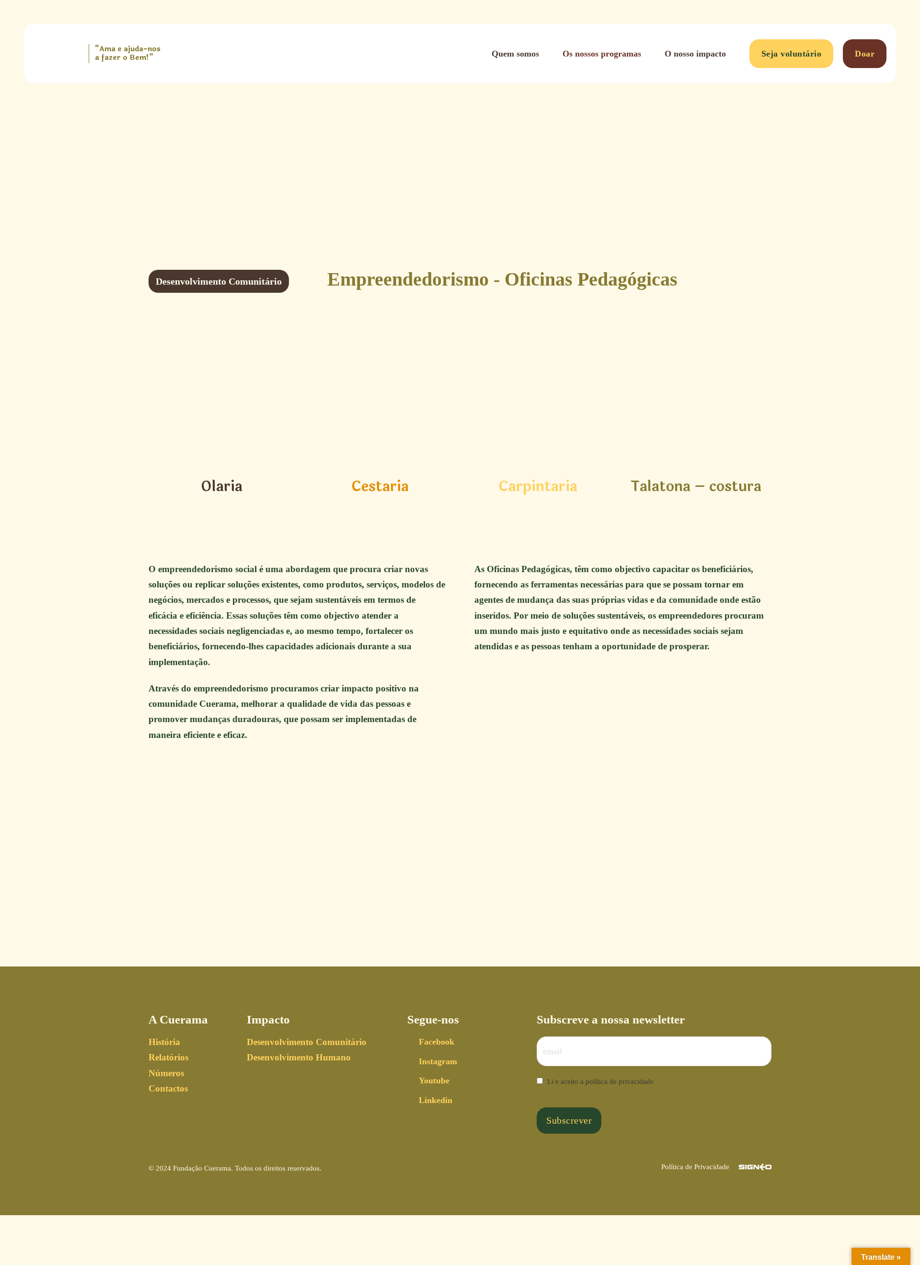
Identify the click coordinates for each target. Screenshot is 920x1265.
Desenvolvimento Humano (299, 1057)
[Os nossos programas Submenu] (648, 54)
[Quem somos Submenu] (546, 54)
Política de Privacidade (695, 1167)
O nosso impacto (695, 53)
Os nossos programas (602, 53)
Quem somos (515, 53)
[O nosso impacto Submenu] (733, 54)
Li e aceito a (600, 1081)
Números (166, 1073)
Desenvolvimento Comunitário (307, 1042)
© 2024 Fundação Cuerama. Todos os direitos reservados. (235, 1168)
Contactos (168, 1088)
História (164, 1042)
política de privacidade (620, 1081)
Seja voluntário (791, 53)
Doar (864, 53)
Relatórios (168, 1057)
